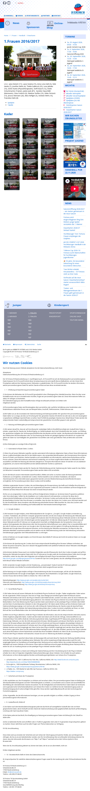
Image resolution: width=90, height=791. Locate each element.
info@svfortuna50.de (14, 772)
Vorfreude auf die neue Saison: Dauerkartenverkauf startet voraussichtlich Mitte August (74, 281)
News (15, 23)
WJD (30, 330)
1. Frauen (14, 36)
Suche (39, 344)
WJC (29, 327)
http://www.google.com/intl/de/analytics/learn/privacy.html (41, 582)
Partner (46, 16)
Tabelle (10, 105)
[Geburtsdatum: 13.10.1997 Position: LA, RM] (30, 123)
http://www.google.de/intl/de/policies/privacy (40, 584)
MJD (9, 327)
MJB (9, 320)
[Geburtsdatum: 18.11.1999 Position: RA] (48, 164)
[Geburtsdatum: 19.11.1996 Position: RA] (48, 123)
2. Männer (12, 316)
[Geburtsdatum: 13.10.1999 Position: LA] (30, 164)
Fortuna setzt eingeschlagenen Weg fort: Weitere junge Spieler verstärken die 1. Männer (74, 220)
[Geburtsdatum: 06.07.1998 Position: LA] (48, 133)
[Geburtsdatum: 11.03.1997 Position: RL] (12, 164)
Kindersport (61, 305)
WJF (29, 337)
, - (74, 43)
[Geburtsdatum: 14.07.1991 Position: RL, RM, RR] (48, 154)
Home (6, 36)
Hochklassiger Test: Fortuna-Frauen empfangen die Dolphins (74, 236)
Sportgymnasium (77, 313)
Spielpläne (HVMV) (73, 98)
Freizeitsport (55, 313)
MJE (9, 330)
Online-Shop (75, 316)
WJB (30, 323)
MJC (9, 323)
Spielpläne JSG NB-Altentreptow (72, 101)
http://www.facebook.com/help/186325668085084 (23, 662)
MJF (9, 334)
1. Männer (12, 313)
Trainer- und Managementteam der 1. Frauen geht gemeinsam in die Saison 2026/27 (74, 291)
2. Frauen (32, 316)
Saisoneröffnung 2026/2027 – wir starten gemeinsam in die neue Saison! (74, 211)
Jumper (17, 305)
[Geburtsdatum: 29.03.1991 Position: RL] (48, 144)
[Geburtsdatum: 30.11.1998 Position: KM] (12, 133)
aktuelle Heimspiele (73, 93)
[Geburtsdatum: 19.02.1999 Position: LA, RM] (12, 123)
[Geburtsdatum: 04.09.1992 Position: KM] (30, 133)
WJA (29, 320)
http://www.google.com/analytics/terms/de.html (32, 580)
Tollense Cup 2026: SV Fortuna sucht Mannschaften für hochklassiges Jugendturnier (74, 253)
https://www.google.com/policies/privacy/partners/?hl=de (25, 667)
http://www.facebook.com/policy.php (66, 660)
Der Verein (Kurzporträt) (74, 91)
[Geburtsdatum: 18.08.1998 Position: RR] (30, 154)
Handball (9, 16)
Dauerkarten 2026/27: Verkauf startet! (72, 229)
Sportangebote (32, 16)
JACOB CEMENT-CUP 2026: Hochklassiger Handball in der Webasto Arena (75, 244)
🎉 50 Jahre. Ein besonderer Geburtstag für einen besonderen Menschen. (74, 263)
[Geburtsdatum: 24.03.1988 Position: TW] (30, 144)
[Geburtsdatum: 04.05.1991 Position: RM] (12, 154)
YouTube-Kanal (77, 320)
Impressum (18, 344)
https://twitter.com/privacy (15, 671)
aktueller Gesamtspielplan (76, 96)
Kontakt (57, 16)
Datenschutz (30, 344)
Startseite (7, 344)
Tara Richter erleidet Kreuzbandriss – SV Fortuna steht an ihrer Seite (74, 271)
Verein (20, 16)
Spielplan (11, 103)
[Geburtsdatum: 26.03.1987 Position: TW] (12, 175)
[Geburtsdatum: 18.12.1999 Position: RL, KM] (12, 144)
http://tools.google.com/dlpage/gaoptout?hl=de (19, 558)
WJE (29, 334)
